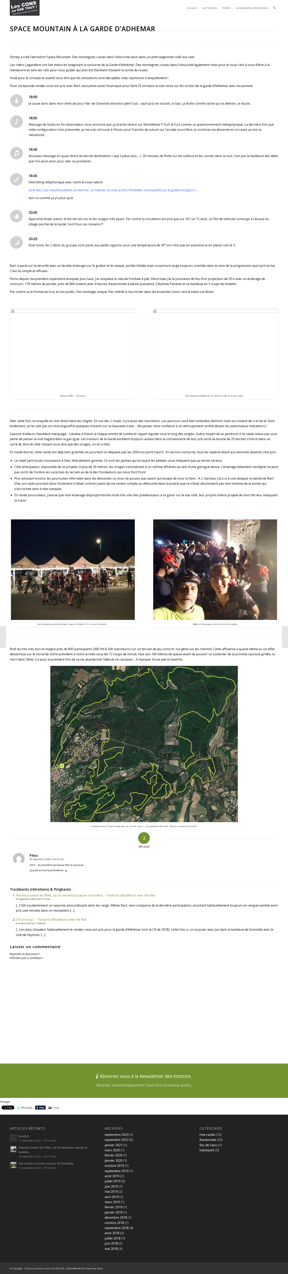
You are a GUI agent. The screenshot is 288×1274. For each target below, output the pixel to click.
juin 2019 (111, 1186)
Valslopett (206, 1150)
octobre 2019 (114, 1165)
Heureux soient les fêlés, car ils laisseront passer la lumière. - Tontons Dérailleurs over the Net (85, 895)
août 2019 (112, 1176)
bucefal (24, 1136)
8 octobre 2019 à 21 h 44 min (31, 923)
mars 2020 (112, 1150)
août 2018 (112, 1233)
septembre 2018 (117, 1228)
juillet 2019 (112, 1181)
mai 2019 (111, 1191)
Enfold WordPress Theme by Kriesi (84, 1268)
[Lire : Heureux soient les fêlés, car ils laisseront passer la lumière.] (13, 1149)
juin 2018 (111, 1243)
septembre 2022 (117, 1140)
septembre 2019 (117, 1171)
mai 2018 (111, 1249)
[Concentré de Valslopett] (285, 637)
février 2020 (113, 1155)
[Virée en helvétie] (3, 637)
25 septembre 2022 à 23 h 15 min (33, 898)
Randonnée (207, 1140)
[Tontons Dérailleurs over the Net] (25, 8)
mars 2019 (112, 1202)
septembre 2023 (117, 1134)
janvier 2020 (113, 1160)
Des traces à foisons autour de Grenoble (46, 1163)
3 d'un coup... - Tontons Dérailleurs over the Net (51, 919)
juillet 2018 (112, 1238)
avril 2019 (112, 1197)
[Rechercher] (274, 8)
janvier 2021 (113, 1145)
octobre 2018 (114, 1223)
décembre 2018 (116, 1217)
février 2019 (113, 1207)
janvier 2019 (113, 1212)
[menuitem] (192, 8)
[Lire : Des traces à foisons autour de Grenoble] (13, 1165)
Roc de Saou (208, 1145)
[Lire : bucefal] (13, 1137)
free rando (207, 1134)
